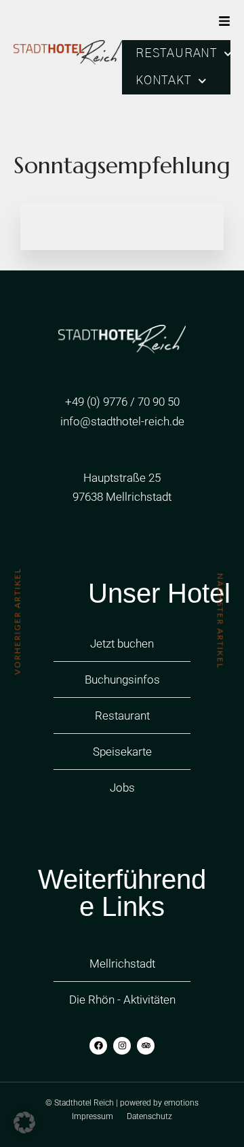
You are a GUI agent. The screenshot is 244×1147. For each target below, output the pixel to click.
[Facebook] (98, 1046)
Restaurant (176, 54)
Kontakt (163, 81)
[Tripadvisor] (146, 1046)
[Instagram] (122, 1046)
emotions (181, 1103)
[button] (24, 1122)
